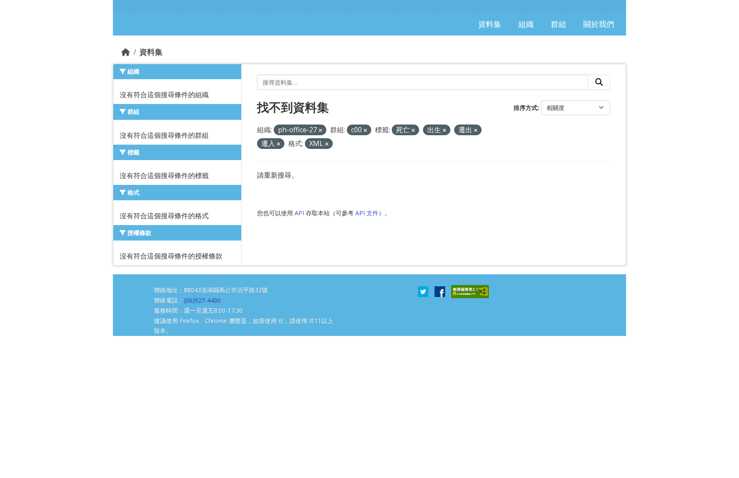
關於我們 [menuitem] (598, 24)
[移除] (320, 130)
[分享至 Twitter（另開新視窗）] (423, 291)
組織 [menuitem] (526, 24)
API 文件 (366, 213)
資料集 (151, 52)
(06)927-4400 (202, 300)
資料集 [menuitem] (489, 24)
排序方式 (526, 108)
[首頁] (125, 52)
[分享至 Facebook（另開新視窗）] (439, 291)
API (299, 213)
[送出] (599, 82)
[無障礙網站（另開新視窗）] (470, 291)
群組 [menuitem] (558, 24)
